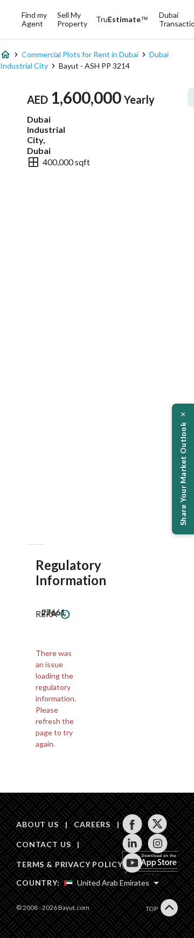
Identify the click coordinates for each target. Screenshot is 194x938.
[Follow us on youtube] (132, 863)
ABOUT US (37, 824)
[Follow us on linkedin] (132, 843)
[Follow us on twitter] (158, 824)
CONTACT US (43, 844)
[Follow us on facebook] (132, 824)
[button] (183, 469)
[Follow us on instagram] (158, 843)
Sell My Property (72, 19)
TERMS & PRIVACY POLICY (69, 864)
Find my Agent (34, 19)
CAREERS (92, 824)
